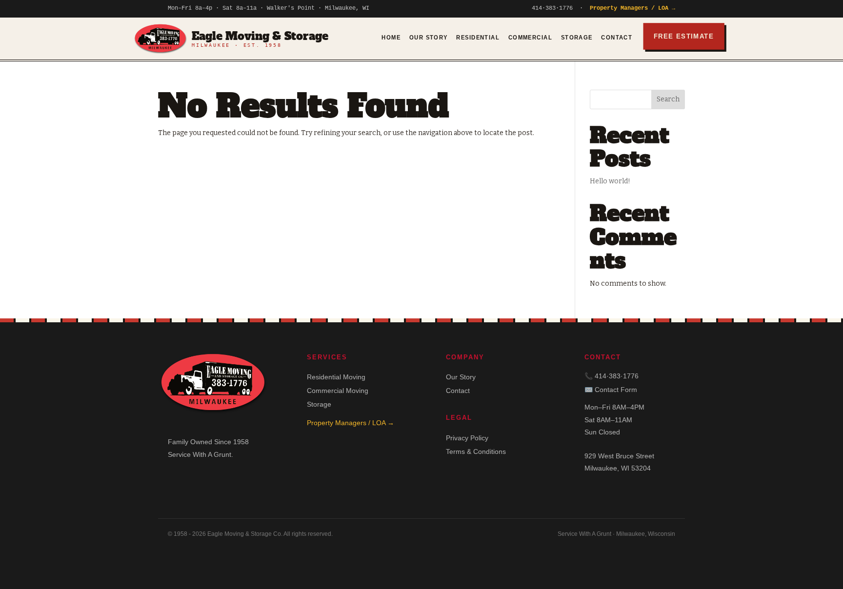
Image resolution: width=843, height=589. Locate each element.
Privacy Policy (467, 438)
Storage (577, 37)
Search (668, 99)
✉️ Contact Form (610, 389)
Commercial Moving (337, 390)
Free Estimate (684, 36)
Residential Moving (336, 377)
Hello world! (610, 181)
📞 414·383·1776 (611, 376)
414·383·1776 (552, 8)
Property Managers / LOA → (632, 8)
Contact (616, 37)
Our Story (428, 37)
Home (391, 37)
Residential (478, 37)
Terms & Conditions (476, 451)
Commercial (530, 37)
